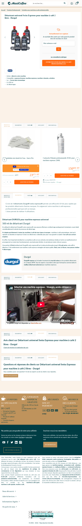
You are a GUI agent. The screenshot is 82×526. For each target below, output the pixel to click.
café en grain (64, 469)
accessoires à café (69, 465)
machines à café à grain (33, 482)
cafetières (78, 465)
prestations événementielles (9, 478)
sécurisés (50, 402)
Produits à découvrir (7, 125)
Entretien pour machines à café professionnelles (35, 10)
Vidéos (29, 125)
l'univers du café (9, 403)
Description (18, 125)
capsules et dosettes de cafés (50, 471)
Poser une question (10, 375)
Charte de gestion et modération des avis (16, 347)
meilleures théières (60, 467)
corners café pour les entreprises (51, 478)
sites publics (75, 459)
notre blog (29, 437)
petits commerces (58, 459)
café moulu (75, 469)
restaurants (49, 459)
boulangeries (67, 459)
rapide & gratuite (32, 399)
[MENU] (3, 3)
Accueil (3, 10)
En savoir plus (50, 444)
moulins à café (20, 484)
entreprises (77, 457)
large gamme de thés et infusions (71, 474)
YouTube (21, 437)
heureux (70, 401)
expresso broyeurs (47, 467)
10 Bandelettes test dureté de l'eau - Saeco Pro (18, 158)
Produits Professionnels (13, 10)
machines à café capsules (8, 484)
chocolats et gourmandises (69, 476)
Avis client (41, 125)
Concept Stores (62, 461)
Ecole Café (4, 476)
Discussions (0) (52, 125)
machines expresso (57, 465)
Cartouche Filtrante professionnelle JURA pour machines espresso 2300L (59, 159)
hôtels (44, 459)
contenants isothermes (74, 467)
